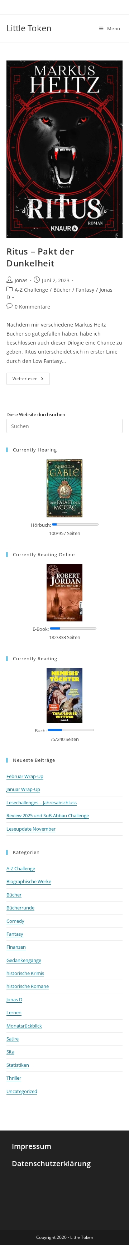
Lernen (14, 1012)
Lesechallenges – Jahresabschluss (41, 802)
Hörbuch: (41, 525)
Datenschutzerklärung (51, 1163)
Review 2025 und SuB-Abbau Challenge (47, 815)
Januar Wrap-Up (23, 789)
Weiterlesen (31, 377)
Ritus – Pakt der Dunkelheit (40, 257)
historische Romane (27, 986)
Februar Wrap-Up (24, 776)
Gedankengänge (23, 960)
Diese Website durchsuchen (35, 414)
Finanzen (16, 947)
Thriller (13, 1078)
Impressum (31, 1146)
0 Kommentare (32, 306)
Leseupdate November (31, 829)
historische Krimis (25, 973)
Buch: (41, 730)
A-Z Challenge (31, 289)
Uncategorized (21, 1091)
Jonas (21, 280)
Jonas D (14, 999)
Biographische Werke (28, 881)
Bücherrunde (20, 907)
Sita (10, 1051)
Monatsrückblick (24, 1025)
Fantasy (85, 289)
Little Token (29, 28)
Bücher (62, 289)
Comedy (15, 921)
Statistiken (17, 1065)
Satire (12, 1038)
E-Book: (41, 629)
